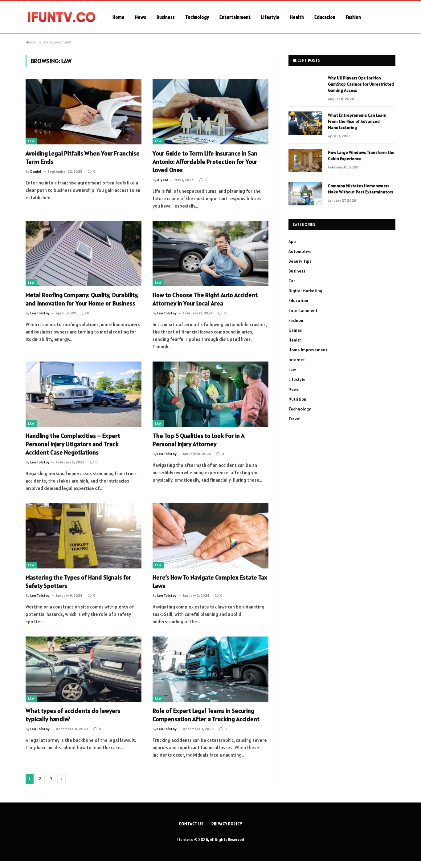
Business (166, 17)
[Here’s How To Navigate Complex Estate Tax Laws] (210, 535)
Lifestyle (270, 17)
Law (31, 141)
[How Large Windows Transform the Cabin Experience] (305, 160)
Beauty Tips (299, 261)
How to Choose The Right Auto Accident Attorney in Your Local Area (205, 299)
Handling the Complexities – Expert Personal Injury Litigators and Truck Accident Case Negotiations (73, 444)
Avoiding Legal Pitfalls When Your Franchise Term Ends (83, 157)
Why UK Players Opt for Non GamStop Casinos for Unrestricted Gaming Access (361, 84)
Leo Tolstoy (40, 313)
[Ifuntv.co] (61, 17)
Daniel (35, 171)
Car (291, 281)
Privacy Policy (226, 824)
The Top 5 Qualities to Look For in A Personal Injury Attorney (198, 440)
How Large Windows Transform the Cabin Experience (361, 155)
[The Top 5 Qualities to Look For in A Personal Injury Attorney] (210, 394)
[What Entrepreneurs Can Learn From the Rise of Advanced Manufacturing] (305, 123)
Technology (197, 17)
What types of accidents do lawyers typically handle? (73, 715)
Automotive (300, 251)
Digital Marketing (305, 290)
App (292, 241)
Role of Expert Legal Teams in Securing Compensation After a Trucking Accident (206, 715)
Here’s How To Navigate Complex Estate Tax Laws (210, 581)
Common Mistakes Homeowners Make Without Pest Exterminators (360, 189)
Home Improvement (307, 350)
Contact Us (191, 824)
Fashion (353, 17)
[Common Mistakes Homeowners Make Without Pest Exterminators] (305, 193)
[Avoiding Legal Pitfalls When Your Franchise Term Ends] (83, 111)
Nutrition (297, 399)
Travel (294, 419)
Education (324, 17)
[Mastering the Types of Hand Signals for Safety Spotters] (83, 535)
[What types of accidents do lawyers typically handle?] (83, 669)
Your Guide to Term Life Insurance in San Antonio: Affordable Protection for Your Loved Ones (205, 161)
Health (297, 17)
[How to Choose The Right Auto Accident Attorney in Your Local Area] (210, 253)
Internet (296, 359)
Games (295, 330)
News (140, 17)
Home (118, 17)
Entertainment (235, 17)
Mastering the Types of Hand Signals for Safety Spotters (78, 581)
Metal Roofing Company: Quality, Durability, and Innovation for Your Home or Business (82, 299)
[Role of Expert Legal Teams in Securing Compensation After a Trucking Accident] (210, 669)
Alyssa (162, 179)
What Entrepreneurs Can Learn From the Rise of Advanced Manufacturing (357, 121)
